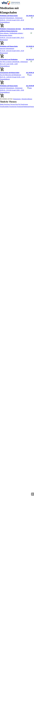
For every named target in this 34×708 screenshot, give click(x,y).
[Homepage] (17, 3)
